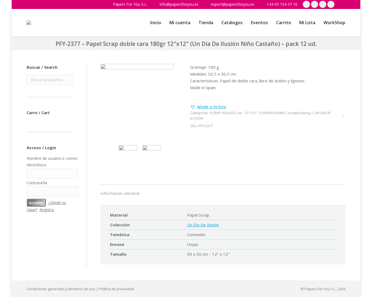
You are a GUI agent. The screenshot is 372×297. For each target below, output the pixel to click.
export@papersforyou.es (232, 4)
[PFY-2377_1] (137, 101)
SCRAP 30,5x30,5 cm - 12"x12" (233, 112)
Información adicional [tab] (119, 193)
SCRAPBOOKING (272, 112)
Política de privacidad (116, 288)
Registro (46, 209)
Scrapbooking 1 (300, 112)
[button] (208, 106)
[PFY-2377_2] (153, 154)
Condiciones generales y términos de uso (61, 288)
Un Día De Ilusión (203, 224)
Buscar (67, 80)
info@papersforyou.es (179, 4)
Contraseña (37, 182)
